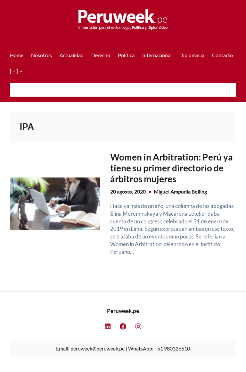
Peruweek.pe (123, 310)
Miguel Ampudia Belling (180, 191)
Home (16, 55)
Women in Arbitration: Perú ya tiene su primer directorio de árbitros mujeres (171, 168)
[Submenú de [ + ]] (20, 71)
